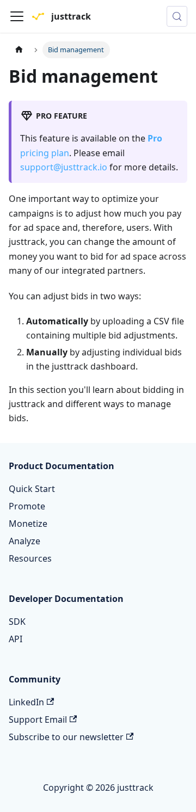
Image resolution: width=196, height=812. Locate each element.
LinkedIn (26, 702)
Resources (30, 558)
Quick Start (32, 489)
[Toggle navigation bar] (17, 16)
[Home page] (19, 49)
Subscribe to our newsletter (66, 737)
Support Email (38, 719)
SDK (17, 622)
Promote (27, 506)
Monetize (28, 524)
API (15, 639)
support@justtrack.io (63, 167)
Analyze (24, 541)
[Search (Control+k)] (177, 16)
